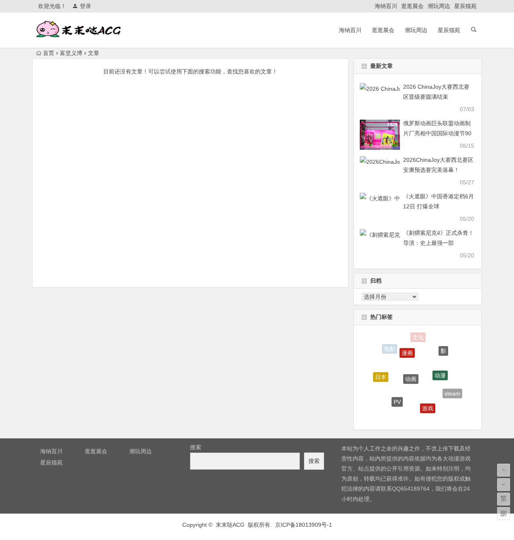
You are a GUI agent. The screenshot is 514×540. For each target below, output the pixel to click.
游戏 (427, 405)
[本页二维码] (503, 513)
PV (397, 399)
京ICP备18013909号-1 (303, 525)
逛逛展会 (412, 6)
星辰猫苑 (465, 6)
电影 (389, 348)
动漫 (440, 372)
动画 (410, 374)
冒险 (410, 417)
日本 (380, 375)
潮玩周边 (439, 6)
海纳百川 (386, 6)
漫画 (407, 349)
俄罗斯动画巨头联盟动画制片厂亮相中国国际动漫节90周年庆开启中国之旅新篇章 (437, 133)
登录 (85, 6)
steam (452, 392)
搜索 (195, 447)
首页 (48, 53)
